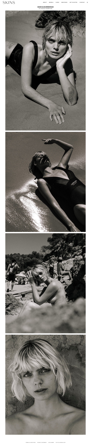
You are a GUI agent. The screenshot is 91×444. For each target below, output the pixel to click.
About (45, 2)
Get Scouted (73, 2)
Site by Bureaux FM (60, 442)
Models (51, 2)
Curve (57, 2)
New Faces (64, 2)
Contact (82, 2)
